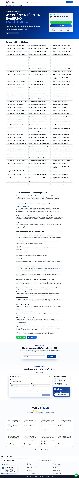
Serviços (27, 2)
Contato (43, 2)
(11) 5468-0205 (62, 2)
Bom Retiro (56, 469)
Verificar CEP (52, 356)
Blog (47, 2)
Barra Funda (56, 467)
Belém (30, 469)
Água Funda (56, 463)
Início (7, 5)
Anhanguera (56, 466)
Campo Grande (57, 473)
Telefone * (33, 383)
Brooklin (4, 472)
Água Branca (5, 463)
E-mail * (11, 383)
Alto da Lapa (31, 464)
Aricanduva (5, 467)
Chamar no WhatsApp (62, 394)
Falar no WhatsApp (21, 337)
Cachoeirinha (57, 472)
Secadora (44, 390)
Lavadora (30, 390)
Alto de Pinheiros (6, 466)
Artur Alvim (30, 467)
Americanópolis (31, 466)
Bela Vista (4, 469)
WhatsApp (70, 2)
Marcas (31, 2)
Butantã (30, 472)
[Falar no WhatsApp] (76, 475)
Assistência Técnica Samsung (13, 5)
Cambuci (4, 473)
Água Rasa (5, 464)
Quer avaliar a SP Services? (40, 449)
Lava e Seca (16, 390)
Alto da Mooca (57, 464)
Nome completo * (13, 379)
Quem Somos (37, 2)
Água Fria (30, 463)
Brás (29, 470)
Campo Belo (31, 473)
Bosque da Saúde (6, 470)
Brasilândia (56, 470)
